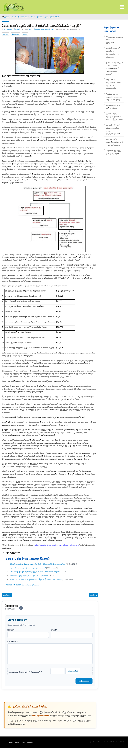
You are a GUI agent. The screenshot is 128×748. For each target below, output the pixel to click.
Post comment (84, 680)
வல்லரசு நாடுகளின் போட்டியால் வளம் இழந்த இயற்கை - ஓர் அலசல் (36, 579)
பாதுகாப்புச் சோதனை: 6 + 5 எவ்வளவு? (26, 672)
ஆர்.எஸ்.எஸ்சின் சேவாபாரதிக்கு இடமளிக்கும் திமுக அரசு (56, 545)
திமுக (25, 34)
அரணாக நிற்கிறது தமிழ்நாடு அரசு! (113, 152)
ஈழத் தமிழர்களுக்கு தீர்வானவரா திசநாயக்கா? (28, 567)
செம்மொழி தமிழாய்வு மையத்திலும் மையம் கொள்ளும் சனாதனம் (35, 571)
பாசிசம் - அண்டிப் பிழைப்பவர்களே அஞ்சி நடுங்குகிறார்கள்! (113, 129)
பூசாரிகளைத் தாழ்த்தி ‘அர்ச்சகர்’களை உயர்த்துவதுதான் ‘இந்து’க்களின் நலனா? (114, 68)
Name (10, 630)
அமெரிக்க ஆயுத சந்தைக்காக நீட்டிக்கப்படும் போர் (29, 575)
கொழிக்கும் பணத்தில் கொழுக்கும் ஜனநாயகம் (114, 40)
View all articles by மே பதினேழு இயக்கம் (22, 584)
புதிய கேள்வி (73, 671)
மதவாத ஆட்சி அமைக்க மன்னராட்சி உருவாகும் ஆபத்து (114, 142)
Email (54, 630)
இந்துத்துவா (15, 34)
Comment (12, 641)
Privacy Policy (20, 742)
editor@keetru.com (40, 716)
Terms (10, 742)
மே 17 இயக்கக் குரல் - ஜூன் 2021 (42, 29)
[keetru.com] (14, 6)
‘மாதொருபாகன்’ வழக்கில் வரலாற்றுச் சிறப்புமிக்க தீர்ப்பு (114, 97)
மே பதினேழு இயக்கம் (12, 29)
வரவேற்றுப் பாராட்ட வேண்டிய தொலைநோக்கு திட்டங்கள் (113, 52)
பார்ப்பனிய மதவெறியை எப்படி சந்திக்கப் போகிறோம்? (113, 84)
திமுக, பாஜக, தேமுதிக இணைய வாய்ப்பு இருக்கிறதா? (114, 116)
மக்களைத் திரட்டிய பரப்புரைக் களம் (113, 106)
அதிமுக (5, 34)
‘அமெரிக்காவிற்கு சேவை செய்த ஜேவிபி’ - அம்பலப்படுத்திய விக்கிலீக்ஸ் (37, 564)
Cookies (30, 742)
